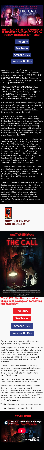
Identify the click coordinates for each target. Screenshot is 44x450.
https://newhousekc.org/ (16, 201)
